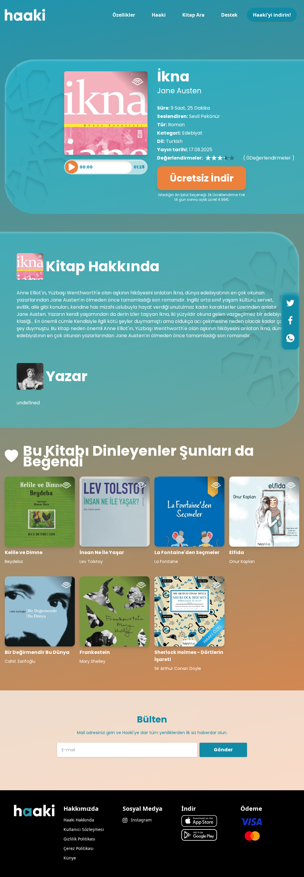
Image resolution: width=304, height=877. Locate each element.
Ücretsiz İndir (202, 178)
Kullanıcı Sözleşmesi (84, 829)
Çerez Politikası (79, 848)
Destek (229, 15)
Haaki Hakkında (79, 820)
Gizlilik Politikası (79, 839)
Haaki (159, 15)
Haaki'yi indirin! (272, 15)
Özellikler (124, 15)
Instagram (141, 820)
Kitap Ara (193, 15)
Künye (70, 858)
